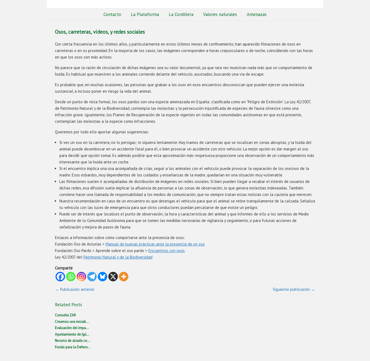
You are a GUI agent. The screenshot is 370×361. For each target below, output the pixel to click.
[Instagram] (81, 276)
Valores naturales (220, 14)
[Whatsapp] (71, 276)
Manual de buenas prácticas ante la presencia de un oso (155, 244)
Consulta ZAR (65, 315)
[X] (113, 276)
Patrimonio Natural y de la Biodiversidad (117, 257)
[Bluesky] (102, 276)
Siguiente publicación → (294, 289)
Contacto (112, 14)
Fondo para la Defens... (73, 347)
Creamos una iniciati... (72, 321)
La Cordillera (181, 14)
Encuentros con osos (166, 250)
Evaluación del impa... (72, 327)
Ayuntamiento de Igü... (72, 334)
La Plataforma (145, 14)
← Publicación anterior (75, 289)
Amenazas (257, 14)
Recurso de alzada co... (72, 340)
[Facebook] (60, 276)
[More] (123, 276)
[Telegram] (92, 276)
